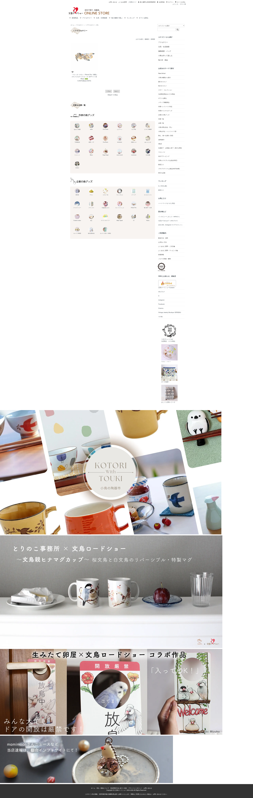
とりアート (119, 129)
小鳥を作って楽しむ (165, 55)
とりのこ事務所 (148, 129)
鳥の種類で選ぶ (116, 18)
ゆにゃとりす (148, 142)
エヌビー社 (105, 195)
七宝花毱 (148, 155)
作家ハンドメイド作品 (165, 106)
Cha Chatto (105, 129)
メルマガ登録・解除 (164, 259)
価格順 (147, 39)
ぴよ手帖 (134, 129)
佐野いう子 (91, 142)
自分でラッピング (163, 156)
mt (133, 220)
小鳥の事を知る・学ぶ (165, 127)
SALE (160, 144)
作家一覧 (161, 119)
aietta (91, 129)
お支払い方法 (162, 242)
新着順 (153, 39)
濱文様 (77, 195)
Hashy (147, 220)
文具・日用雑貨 (101, 18)
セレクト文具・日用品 (105, 233)
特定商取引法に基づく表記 (118, 788)
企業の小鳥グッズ (163, 115)
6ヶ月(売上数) (162, 186)
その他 (160, 316)
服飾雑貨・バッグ (164, 51)
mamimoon (133, 155)
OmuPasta (105, 142)
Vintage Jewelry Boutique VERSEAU (169, 312)
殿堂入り (161, 164)
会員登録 (162, 2)
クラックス (91, 207)
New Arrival (161, 73)
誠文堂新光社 (91, 233)
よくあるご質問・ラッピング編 (168, 250)
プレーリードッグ (119, 207)
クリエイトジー (77, 207)
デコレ (91, 195)
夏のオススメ (162, 82)
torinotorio (119, 142)
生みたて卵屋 (77, 129)
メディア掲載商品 (163, 102)
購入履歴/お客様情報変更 (148, 2)
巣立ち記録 (161, 173)
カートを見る (181, 2)
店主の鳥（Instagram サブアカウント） (170, 225)
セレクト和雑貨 (77, 233)
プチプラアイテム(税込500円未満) (169, 169)
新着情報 (161, 255)
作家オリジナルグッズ (165, 111)
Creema (160, 308)
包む (91, 220)
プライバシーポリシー (135, 788)
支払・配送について (103, 788)
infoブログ (161, 292)
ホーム (72, 25)
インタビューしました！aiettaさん (169, 216)
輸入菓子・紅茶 (148, 207)
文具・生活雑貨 (163, 46)
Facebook (161, 304)
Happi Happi (105, 155)
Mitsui (91, 155)
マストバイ (161, 152)
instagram (161, 300)
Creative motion (77, 220)
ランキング (131, 18)
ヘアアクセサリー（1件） (92, 25)
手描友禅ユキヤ (105, 207)
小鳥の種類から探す (164, 77)
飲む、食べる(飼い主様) (165, 135)
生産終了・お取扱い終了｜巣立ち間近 (170, 148)
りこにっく (77, 155)
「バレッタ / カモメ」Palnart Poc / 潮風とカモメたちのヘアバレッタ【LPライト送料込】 (84, 76)
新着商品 (75, 18)
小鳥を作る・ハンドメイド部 (167, 131)
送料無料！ (161, 140)
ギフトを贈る (143, 18)
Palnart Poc (133, 207)
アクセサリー (87, 18)
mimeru (77, 167)
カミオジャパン (148, 195)
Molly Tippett (120, 220)
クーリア (134, 195)
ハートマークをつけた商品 (166, 203)
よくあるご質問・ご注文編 (166, 246)
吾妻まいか (133, 142)
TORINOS (77, 142)
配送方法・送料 (163, 238)
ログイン (171, 2)
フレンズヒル (119, 195)
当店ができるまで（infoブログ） (168, 221)
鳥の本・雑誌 (163, 60)
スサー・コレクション (165, 90)
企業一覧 (161, 123)
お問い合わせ (113, 2)
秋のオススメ (162, 86)
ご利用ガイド (132, 2)
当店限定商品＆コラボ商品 (166, 94)
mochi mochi (120, 155)
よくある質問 (122, 2)
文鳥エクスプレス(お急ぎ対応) (167, 160)
